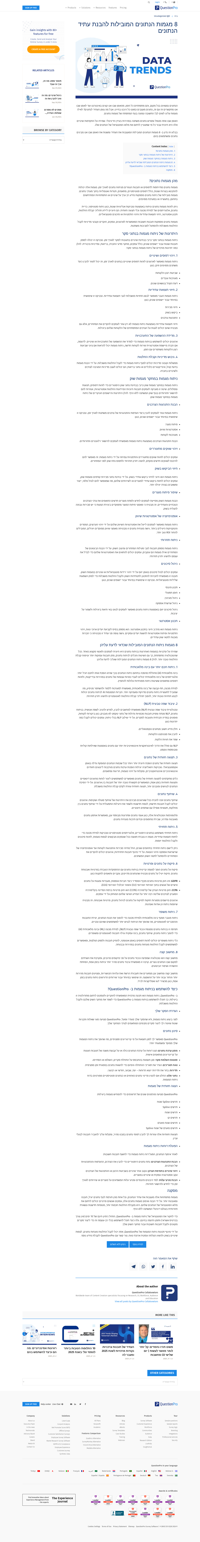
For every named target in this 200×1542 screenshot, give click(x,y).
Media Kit (31, 1444)
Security (175, 1440)
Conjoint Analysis (63, 1424)
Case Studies (120, 1434)
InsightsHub (147, 1447)
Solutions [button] (85, 7)
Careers (32, 1437)
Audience (148, 1434)
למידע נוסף (138, 1244)
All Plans (97, 1421)
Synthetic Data (65, 1454)
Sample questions (171, 1421)
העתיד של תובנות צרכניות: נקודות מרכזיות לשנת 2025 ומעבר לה (118, 1350)
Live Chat (56, 1404)
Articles (122, 1424)
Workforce (148, 1427)
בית (176, 16)
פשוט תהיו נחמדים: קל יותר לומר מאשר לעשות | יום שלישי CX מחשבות (156, 1350)
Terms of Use (106, 1526)
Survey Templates (119, 1430)
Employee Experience (62, 1447)
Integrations (173, 1434)
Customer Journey (63, 1451)
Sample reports (172, 1424)
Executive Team (29, 1424)
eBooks (122, 1427)
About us (31, 1421)
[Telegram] (133, 1267)
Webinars (121, 1440)
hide (171, 146)
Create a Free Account (43, 49)
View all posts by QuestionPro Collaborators (136, 1301)
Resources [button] (101, 7)
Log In (157, 2)
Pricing (123, 7)
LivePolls (148, 1444)
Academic (97, 1427)
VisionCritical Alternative (92, 1445)
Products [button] (72, 7)
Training (122, 1437)
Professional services (170, 1437)
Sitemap (131, 1526)
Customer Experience (144, 1424)
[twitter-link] (80, 1404)
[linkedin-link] (75, 1404)
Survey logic (173, 1427)
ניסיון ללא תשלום (117, 1244)
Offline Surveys (64, 1431)
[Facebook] (163, 1267)
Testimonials (30, 1430)
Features (113, 7)
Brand (32, 1440)
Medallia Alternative (94, 1448)
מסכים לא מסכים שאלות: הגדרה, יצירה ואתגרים (52, 113)
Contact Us (31, 1447)
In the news (31, 1427)
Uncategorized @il (162, 16)
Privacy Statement (120, 1526)
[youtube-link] (71, 1404)
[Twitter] (153, 1267)
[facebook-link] (85, 1404)
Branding (174, 1430)
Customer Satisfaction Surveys (59, 1434)
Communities (147, 1430)
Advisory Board (29, 1434)
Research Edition (146, 1440)
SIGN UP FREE (31, 8)
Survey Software (146, 1421)
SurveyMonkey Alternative (91, 1442)
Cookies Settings (94, 1526)
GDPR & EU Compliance (61, 1444)
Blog (123, 1421)
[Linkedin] (173, 1267)
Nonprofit (97, 1424)
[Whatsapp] (143, 1267)
